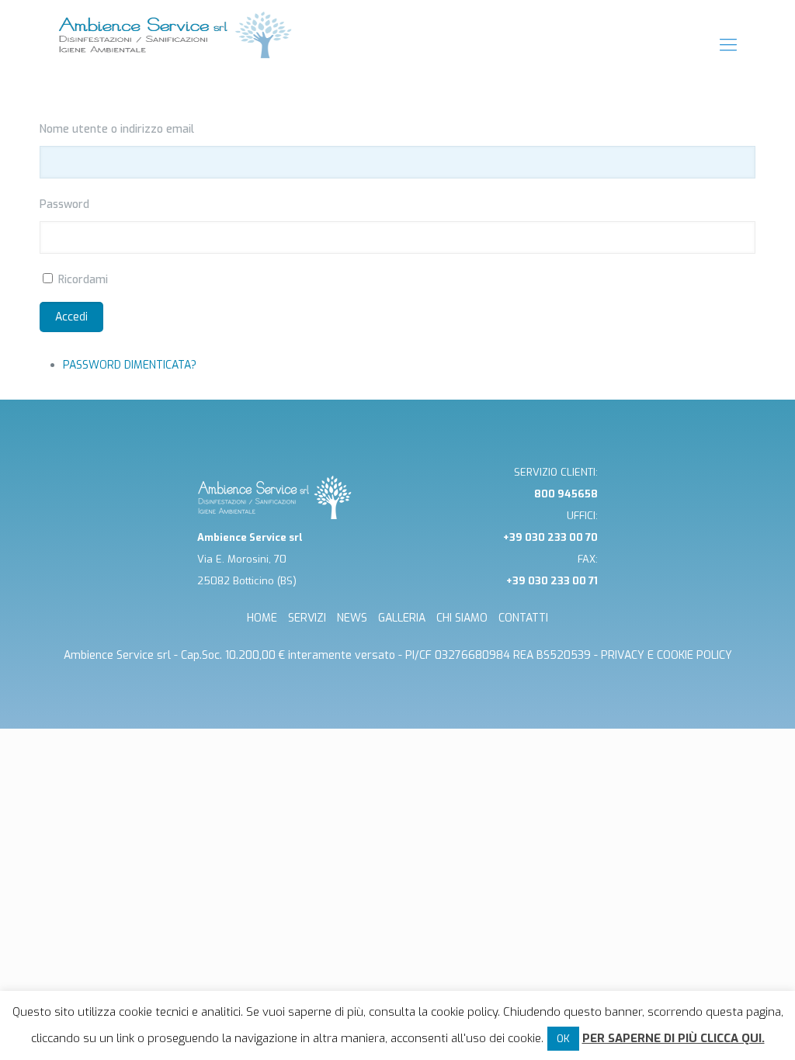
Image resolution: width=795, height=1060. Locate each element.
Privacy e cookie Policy (666, 655)
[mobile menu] (728, 45)
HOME (262, 618)
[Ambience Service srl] (175, 44)
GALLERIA (401, 618)
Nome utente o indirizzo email (117, 129)
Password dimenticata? (129, 365)
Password (64, 204)
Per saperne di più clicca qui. (673, 1038)
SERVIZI (307, 618)
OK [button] (563, 1038)
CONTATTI (523, 618)
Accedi (71, 317)
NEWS (352, 618)
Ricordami (83, 279)
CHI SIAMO (462, 618)
